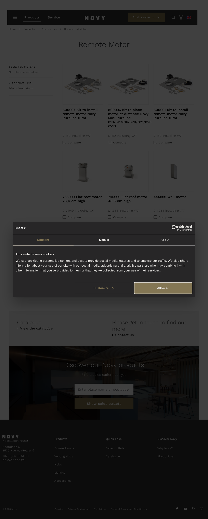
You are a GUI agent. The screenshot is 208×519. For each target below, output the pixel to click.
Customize (101, 288)
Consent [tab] (43, 239)
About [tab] (164, 239)
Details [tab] (104, 239)
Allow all (163, 288)
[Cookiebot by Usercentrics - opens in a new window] (174, 228)
